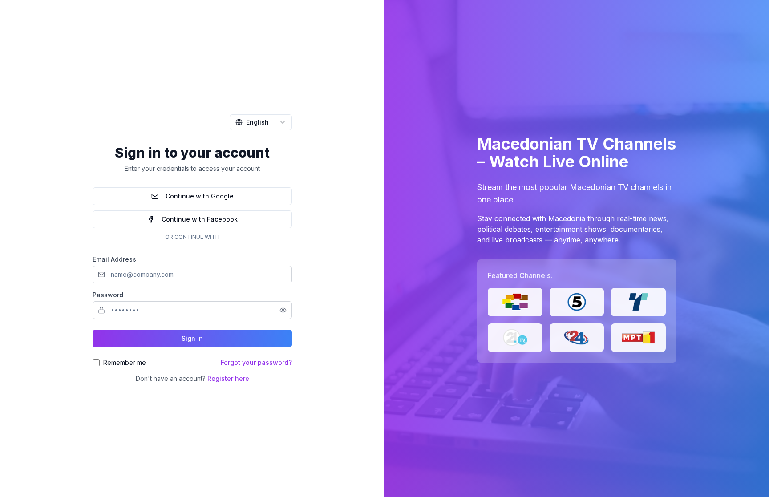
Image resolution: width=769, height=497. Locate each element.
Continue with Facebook (200, 219)
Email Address (114, 259)
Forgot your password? (256, 362)
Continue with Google (200, 196)
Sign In (192, 338)
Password (108, 295)
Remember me (124, 362)
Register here (228, 378)
